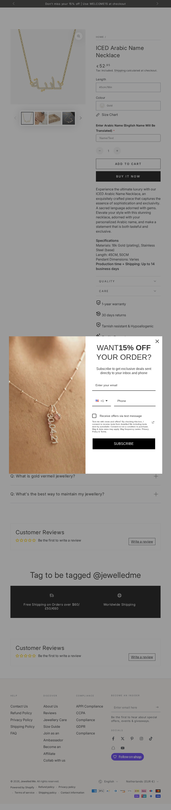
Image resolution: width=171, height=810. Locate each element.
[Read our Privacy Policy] (153, 422)
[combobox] (101, 401)
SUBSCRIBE (124, 444)
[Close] (157, 341)
